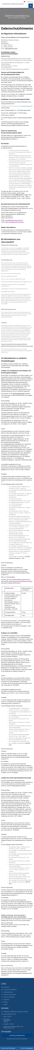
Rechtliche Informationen (9, 994)
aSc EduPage (29, 1048)
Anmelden (30, 1)
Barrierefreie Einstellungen (8, 1048)
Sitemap (5, 1002)
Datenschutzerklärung (19, 18)
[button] (30, 5)
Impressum (6, 999)
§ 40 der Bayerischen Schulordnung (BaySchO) (20, 581)
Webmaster (6, 987)
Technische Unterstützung (9, 989)
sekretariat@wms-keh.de (9, 1014)
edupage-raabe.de (26, 106)
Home (9, 18)
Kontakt (5, 1004)
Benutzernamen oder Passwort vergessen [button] (17, 1038)
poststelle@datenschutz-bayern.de (14, 220)
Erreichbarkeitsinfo (8, 992)
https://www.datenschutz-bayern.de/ (15, 222)
